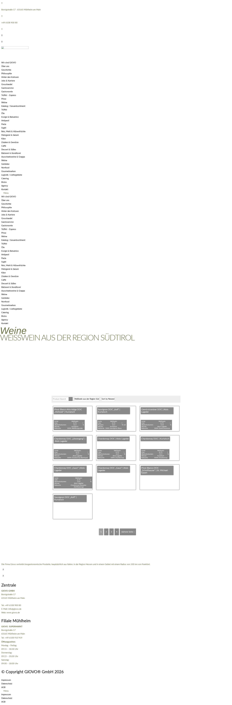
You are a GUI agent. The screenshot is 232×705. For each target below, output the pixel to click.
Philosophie (6, 74)
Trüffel (4, 110)
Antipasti (5, 121)
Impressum (6, 680)
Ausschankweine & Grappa (13, 157)
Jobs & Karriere (8, 81)
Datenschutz (6, 684)
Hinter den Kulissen (10, 77)
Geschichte (6, 70)
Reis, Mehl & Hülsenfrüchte (13, 132)
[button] (1, 35)
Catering (5, 179)
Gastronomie (7, 92)
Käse (3, 139)
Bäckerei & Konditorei (11, 153)
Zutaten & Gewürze (10, 142)
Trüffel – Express (8, 95)
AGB (3, 687)
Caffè (3, 146)
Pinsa (3, 99)
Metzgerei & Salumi (10, 135)
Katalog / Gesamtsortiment (13, 106)
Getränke (5, 164)
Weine (4, 103)
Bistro (4, 182)
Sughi (3, 128)
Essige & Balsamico (10, 117)
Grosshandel (6, 84)
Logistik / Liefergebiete (11, 175)
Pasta (3, 124)
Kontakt (4, 189)
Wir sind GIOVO (8, 63)
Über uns (5, 66)
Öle (3, 113)
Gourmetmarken (8, 171)
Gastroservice (7, 88)
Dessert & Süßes (8, 150)
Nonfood (5, 168)
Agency (4, 186)
